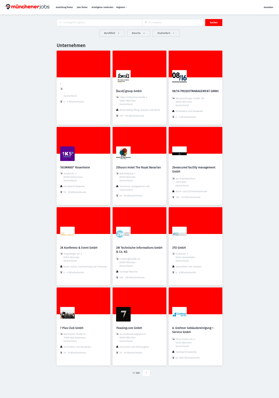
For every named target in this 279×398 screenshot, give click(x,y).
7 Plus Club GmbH (71, 328)
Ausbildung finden (64, 7)
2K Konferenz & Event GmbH (79, 247)
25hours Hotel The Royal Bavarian (138, 167)
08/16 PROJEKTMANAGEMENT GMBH (195, 91)
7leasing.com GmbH (129, 328)
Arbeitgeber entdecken (102, 7)
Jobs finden (82, 7)
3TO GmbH (179, 247)
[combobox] (99, 22)
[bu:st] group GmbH (129, 91)
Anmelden (268, 7)
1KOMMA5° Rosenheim (75, 167)
